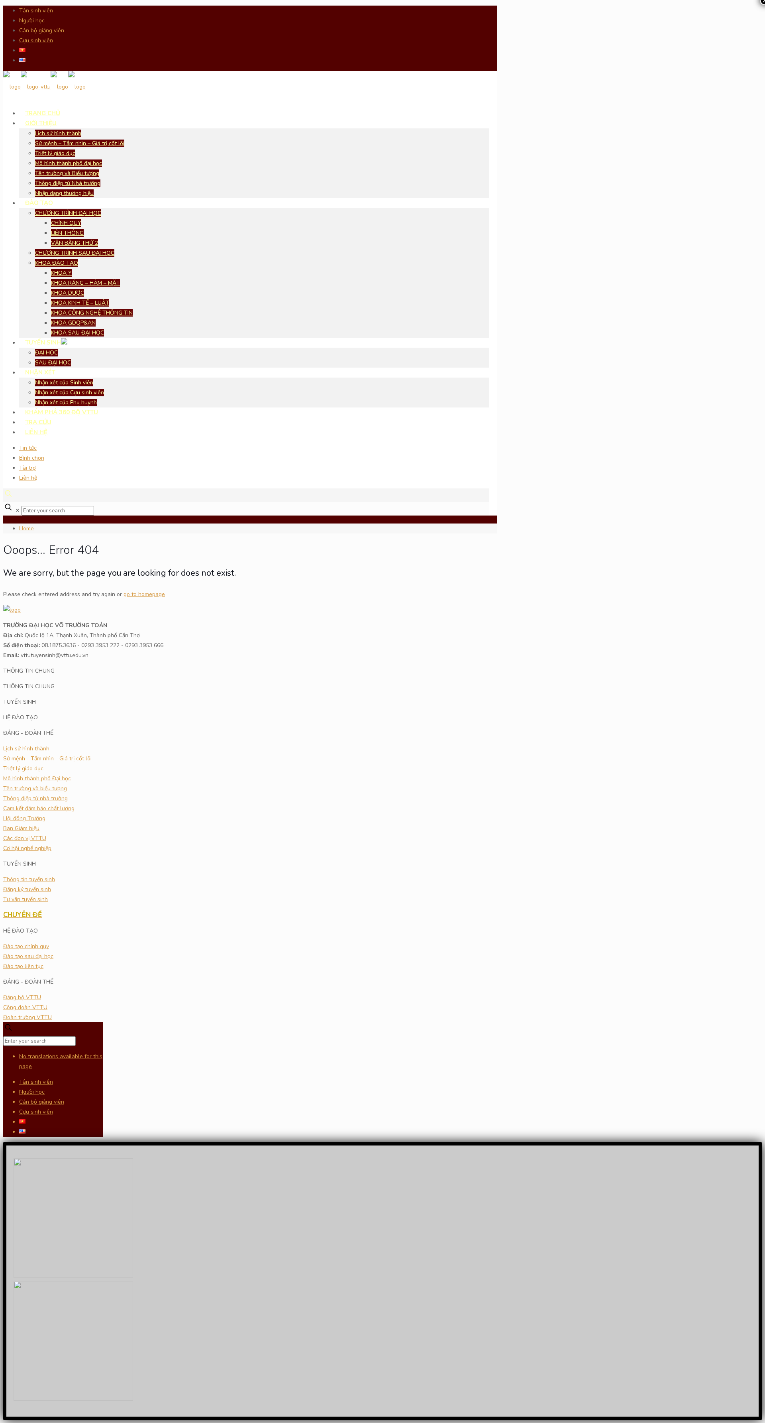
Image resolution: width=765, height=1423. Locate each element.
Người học (32, 20)
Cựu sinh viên (36, 40)
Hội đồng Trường (24, 818)
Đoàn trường (27, 1017)
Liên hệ (28, 478)
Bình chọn (31, 458)
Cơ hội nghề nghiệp (27, 848)
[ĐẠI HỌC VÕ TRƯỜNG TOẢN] (44, 86)
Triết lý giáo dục (23, 768)
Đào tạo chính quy (26, 946)
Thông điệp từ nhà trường (35, 798)
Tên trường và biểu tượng (35, 788)
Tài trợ (27, 468)
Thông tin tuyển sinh (29, 879)
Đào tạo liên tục (23, 966)
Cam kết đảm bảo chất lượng (39, 808)
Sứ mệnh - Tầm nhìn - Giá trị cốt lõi (47, 758)
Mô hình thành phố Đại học (37, 778)
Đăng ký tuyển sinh (27, 889)
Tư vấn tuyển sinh (25, 899)
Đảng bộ (22, 997)
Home (26, 528)
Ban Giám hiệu (21, 828)
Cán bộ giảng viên (41, 30)
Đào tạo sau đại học (28, 956)
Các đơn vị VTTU (24, 838)
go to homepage (144, 594)
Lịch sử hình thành (26, 748)
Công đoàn (25, 1007)
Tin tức (28, 448)
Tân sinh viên (36, 10)
